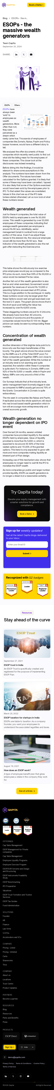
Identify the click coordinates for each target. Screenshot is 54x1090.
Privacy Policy (8, 1063)
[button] (26, 1047)
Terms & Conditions (23, 1063)
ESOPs (6, 109)
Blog (5, 18)
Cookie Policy (39, 1063)
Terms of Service (9, 1067)
